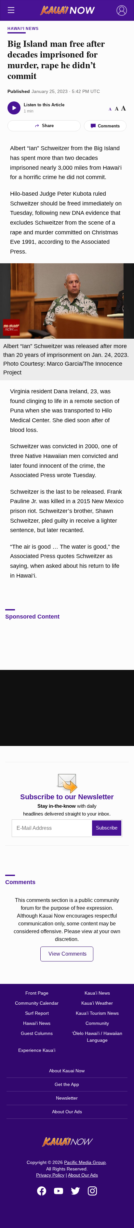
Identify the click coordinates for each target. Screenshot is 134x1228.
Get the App (67, 1084)
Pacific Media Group (85, 1162)
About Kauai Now (67, 1070)
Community (97, 1023)
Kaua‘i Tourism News (97, 1013)
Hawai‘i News (23, 28)
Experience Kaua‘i (36, 1050)
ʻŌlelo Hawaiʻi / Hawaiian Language (97, 1037)
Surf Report (37, 1013)
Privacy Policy (50, 1175)
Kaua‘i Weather (97, 1003)
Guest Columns (37, 1033)
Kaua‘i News (97, 993)
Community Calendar (37, 1003)
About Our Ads (67, 1111)
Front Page (36, 993)
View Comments (67, 954)
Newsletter (67, 1098)
